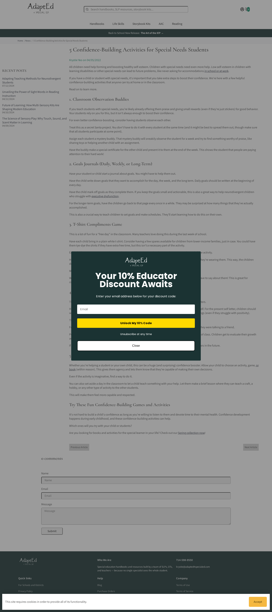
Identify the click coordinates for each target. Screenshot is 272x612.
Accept (258, 602)
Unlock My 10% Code (136, 323)
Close (136, 345)
